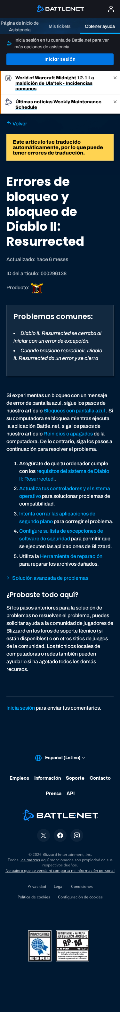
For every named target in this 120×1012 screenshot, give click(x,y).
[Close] (115, 83)
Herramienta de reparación (71, 556)
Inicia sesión (20, 708)
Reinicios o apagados (68, 433)
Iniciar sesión (60, 59)
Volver (19, 123)
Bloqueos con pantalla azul (74, 410)
